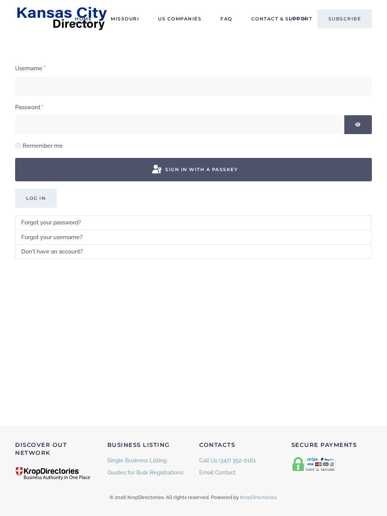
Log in (36, 198)
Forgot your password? (51, 222)
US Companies (179, 19)
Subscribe (344, 19)
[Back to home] (62, 19)
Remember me (43, 145)
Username (30, 68)
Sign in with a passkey (201, 169)
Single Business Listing (137, 460)
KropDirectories (258, 497)
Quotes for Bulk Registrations (145, 472)
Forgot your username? (51, 237)
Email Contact (217, 472)
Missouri (125, 19)
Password (29, 107)
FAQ (226, 19)
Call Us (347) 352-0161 (227, 460)
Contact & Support (282, 19)
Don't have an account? (52, 251)
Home (83, 19)
